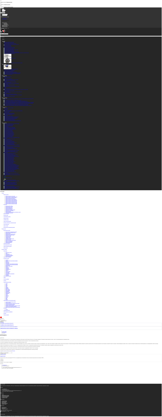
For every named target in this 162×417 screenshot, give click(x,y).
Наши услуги (4, 64)
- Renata (5, 93)
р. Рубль (3, 11)
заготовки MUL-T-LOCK (15, 165)
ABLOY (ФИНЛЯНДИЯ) (15, 123)
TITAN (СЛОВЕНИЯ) (14, 148)
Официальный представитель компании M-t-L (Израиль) (9, 328)
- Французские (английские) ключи (9, 70)
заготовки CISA (11, 159)
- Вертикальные (7, 265)
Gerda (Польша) (11, 133)
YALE (7, 149)
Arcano (7, 126)
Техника (5, 280)
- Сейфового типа (8, 269)
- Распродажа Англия (7, 77)
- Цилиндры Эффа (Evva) (9, 208)
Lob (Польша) (10, 140)
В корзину (2, 360)
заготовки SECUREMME (15, 168)
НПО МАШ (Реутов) (9, 177)
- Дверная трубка (7, 237)
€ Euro (3, 9)
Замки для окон (6, 225)
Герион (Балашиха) (12, 155)
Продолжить (2, 4)
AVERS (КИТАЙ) (12, 128)
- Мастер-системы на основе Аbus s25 (10, 199)
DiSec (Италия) (11, 131)
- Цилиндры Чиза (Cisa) (7, 47)
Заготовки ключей (6, 258)
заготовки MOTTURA (14, 164)
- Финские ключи (6, 71)
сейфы (5, 277)
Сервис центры (4, 331)
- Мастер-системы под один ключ (9, 42)
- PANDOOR (7, 291)
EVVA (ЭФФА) (4, 332)
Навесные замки (6, 218)
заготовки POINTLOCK (14, 167)
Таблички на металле (7, 310)
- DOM (5, 88)
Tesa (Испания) (11, 147)
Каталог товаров (4, 75)
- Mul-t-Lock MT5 (6, 112)
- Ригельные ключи (8, 239)
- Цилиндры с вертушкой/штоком (10, 209)
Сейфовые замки (6, 219)
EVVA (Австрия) (11, 132)
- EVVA (6, 296)
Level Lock (9, 139)
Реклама (5, 313)
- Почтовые (7, 274)
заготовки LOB (11, 163)
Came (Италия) (11, 129)
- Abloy (6, 253)
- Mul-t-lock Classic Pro (7, 111)
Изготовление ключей (7, 230)
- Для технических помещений (9, 273)
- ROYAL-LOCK (7, 292)
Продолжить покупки (3, 2)
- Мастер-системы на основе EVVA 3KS (11, 202)
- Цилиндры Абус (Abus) (7, 45)
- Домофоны (7, 275)
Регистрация (5, 23)
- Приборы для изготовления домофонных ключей (12, 305)
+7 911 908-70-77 (4, 18)
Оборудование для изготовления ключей (9, 300)
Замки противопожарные (7, 221)
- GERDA (6, 287)
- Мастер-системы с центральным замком (10, 43)
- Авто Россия (6, 78)
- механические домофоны (9, 255)
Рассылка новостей (5, 403)
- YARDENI (7, 295)
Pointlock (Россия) (12, 144)
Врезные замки (6, 215)
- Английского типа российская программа (11, 264)
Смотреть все (17, 44)
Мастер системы (6, 194)
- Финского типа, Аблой (8, 266)
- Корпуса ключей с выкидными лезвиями (11, 260)
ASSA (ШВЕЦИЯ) (12, 127)
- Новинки (5, 82)
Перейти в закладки (7, 4)
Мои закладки (4, 402)
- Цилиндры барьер (8, 211)
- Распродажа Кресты (8, 256)
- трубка (6, 270)
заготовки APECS (12, 158)
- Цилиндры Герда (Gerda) (8, 46)
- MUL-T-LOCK (7, 289)
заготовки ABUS (11, 157)
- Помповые (7, 268)
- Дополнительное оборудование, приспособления (12, 307)
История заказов (4, 401)
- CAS (6, 284)
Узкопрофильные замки (7, 216)
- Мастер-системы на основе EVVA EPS (11, 203)
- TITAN (6, 294)
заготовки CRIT (11, 160)
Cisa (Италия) (10, 130)
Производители (4, 407)
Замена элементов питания (7, 246)
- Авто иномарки (7, 271)
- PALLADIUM (7, 290)
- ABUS (5, 87)
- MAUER (6, 288)
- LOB (6, 286)
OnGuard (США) (11, 143)
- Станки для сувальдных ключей (10, 304)
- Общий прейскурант (8, 242)
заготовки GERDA (12, 161)
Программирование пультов (8, 244)
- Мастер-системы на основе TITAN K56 (11, 200)
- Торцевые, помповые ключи (9, 238)
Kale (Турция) (10, 136)
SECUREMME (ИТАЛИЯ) (16, 146)
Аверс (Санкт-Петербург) (15, 150)
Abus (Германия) (11, 124)
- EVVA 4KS (6, 108)
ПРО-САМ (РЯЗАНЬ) (14, 182)
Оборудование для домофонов (8, 311)
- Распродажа (7, 262)
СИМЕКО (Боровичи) (14, 183)
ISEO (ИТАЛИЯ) (11, 134)
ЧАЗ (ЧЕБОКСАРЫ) (13, 187)
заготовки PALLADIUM (14, 166)
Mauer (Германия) (12, 141)
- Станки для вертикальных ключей (9, 90)
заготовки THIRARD (14, 169)
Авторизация (6, 24)
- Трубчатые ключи (8, 236)
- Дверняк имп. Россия (8, 254)
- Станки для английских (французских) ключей (11, 91)
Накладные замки (6, 213)
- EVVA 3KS (6, 109)
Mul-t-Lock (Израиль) (13, 142)
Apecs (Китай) (10, 125)
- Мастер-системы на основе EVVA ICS (11, 201)
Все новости (2, 322)
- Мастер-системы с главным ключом (9, 44)
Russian (6, 14)
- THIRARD (7, 293)
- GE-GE (6, 297)
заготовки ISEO (11, 162)
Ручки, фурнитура (6, 224)
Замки (3, 41)
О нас (3, 394)
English (6, 15)
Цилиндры (5, 204)
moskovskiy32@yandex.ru (5, 20)
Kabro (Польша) (11, 135)
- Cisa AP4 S (6, 115)
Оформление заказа (9, 2)
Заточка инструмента (7, 243)
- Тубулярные (7, 267)
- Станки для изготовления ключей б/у (10, 306)
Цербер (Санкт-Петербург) (16, 186)
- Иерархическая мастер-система (10, 198)
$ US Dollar (3, 10)
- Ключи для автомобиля (8, 241)
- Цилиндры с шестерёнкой (9, 210)
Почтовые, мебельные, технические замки (10, 222)
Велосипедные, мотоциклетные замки (9, 227)
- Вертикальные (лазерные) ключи (10, 234)
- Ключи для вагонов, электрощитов (10, 240)
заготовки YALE (11, 170)
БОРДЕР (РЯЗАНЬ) (13, 153)
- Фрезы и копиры (8, 302)
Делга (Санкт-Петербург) (15, 156)
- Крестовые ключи (8, 235)
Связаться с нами (4, 397)
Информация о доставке (5, 395)
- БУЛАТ (6, 299)
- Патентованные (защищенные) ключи (9, 69)
